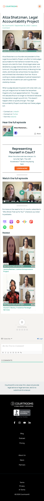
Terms (22, 482)
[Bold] (3, 352)
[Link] (21, 352)
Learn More (22, 168)
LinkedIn (16, 111)
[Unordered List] (15, 352)
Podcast (22, 438)
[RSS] (12, 227)
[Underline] (8, 352)
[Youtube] (24, 422)
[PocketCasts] (32, 221)
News (22, 460)
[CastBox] (19, 221)
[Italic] (5, 352)
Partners (22, 465)
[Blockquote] (18, 352)
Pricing (22, 443)
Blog (22, 433)
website (13, 117)
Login (41, 339)
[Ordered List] (13, 352)
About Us (22, 455)
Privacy (22, 486)
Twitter (15, 114)
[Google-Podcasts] (25, 221)
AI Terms (22, 490)
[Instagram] (19, 422)
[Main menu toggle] (39, 6)
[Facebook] (14, 422)
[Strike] (10, 352)
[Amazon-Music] (5, 221)
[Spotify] (5, 227)
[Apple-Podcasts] (12, 221)
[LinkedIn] (29, 422)
